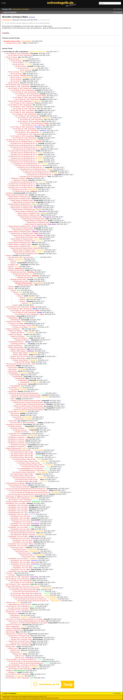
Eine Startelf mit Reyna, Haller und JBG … (20, 450)
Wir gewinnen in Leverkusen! (14, 424)
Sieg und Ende (10, 365)
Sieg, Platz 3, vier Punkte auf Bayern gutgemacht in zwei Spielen (24, 619)
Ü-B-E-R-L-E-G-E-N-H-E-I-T (13, 624)
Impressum (25, 698)
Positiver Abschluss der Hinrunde (15, 483)
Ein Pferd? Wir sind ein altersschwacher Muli (23, 589)
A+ (5, 3)
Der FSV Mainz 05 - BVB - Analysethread (16, 51)
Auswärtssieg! (10, 676)
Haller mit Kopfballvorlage (13, 628)
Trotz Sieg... (9, 573)
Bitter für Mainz (10, 632)
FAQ (10, 9)
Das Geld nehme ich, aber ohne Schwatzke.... (23, 422)
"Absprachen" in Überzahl (18, 178)
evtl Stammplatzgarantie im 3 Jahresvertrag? (30, 468)
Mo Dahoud (9, 193)
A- (2, 3)
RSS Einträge (6, 698)
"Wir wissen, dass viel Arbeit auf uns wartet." (18, 364)
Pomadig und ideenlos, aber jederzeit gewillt (18, 501)
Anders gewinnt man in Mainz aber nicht (19, 604)
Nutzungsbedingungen (34, 698)
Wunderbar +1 (12, 672)
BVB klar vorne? (10, 646)
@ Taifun (48, 20)
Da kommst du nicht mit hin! (19, 435)
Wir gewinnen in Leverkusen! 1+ (17, 446)
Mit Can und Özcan (11, 57)
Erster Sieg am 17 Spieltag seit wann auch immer (20, 496)
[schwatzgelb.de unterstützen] (52, 688)
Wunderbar (9, 670)
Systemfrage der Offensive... (16, 341)
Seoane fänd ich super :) (17, 547)
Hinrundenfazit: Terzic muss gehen (15, 503)
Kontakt (20, 698)
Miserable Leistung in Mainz (14, 43)
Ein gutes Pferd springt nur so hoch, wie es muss (20, 586)
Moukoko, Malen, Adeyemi (15, 347)
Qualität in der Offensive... (13, 329)
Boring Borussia (10, 611)
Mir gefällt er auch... (14, 264)
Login (114, 9)
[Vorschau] (38, 43)
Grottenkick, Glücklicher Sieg (14, 630)
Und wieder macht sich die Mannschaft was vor (19, 139)
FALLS (13, 398)
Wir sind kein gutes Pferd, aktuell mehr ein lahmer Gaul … (24, 588)
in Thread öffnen (118, 12)
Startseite (5, 9)
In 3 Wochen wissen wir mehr (19, 189)
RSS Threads (14, 698)
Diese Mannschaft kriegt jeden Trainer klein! (20, 531)
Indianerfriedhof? (10, 316)
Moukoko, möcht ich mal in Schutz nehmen (23, 356)
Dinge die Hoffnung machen (14, 448)
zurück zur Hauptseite (9, 12)
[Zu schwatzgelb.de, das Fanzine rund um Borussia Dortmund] (61, 4)
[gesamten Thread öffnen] (58, 51)
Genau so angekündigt (12, 626)
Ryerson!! (9, 255)
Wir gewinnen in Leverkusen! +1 (17, 437)
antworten (6, 33)
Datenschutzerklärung (46, 698)
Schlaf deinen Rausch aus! (15, 512)
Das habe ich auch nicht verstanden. (18, 608)
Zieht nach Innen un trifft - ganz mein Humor (20, 257)
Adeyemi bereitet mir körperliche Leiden (17, 195)
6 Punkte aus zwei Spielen (13, 321)
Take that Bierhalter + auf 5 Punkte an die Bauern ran (21, 659)
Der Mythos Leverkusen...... (16, 426)
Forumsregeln (55, 698)
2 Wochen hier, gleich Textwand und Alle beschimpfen (23, 393)
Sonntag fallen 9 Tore (14, 433)
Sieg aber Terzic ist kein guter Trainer (16, 634)
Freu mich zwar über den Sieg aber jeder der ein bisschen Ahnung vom (25, 488)
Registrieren (119, 9)
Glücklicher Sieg (10, 602)
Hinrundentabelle (13, 373)
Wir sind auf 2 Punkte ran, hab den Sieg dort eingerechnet (24, 661)
